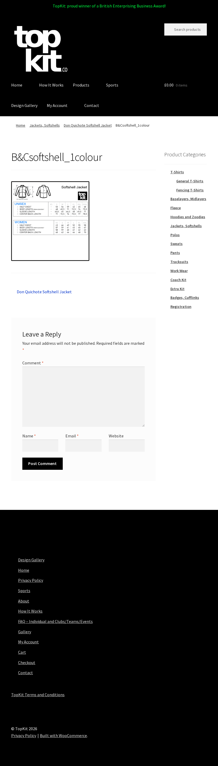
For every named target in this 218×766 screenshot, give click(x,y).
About (23, 601)
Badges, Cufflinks (184, 297)
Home (16, 85)
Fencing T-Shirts (190, 190)
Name (29, 435)
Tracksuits (179, 261)
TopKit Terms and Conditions (38, 694)
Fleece (175, 207)
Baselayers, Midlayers (188, 198)
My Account (57, 105)
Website (116, 435)
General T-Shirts (189, 181)
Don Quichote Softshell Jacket (88, 125)
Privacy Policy (30, 580)
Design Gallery (24, 105)
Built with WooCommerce (63, 735)
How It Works (51, 85)
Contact (91, 105)
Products (81, 85)
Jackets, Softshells (45, 125)
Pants (175, 252)
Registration (180, 306)
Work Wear (179, 270)
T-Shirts (177, 172)
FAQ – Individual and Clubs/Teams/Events (55, 621)
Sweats (176, 243)
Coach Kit (178, 279)
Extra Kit (177, 288)
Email (72, 435)
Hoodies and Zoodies (187, 216)
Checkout (26, 662)
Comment (33, 362)
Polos (175, 235)
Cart (22, 652)
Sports (112, 85)
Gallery (24, 631)
